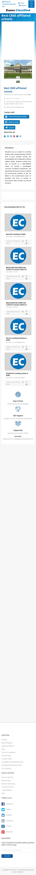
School (15, 272)
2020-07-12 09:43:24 (13, 241)
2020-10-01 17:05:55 (13, 382)
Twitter (8, 809)
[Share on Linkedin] (8, 136)
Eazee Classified (18, 872)
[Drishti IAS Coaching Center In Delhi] (18, 361)
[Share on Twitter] (11, 136)
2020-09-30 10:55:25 (13, 311)
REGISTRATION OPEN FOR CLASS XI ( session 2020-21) (16, 268)
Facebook (9, 804)
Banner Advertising (8, 784)
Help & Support (7, 743)
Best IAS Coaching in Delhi (15, 234)
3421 (29, 94)
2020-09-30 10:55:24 (13, 276)
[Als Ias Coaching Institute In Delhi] (18, 326)
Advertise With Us (8, 746)
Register (23, 5)
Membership (6, 780)
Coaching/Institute (19, 236)
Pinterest (9, 832)
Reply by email (13, 122)
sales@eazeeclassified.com (23, 439)
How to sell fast (7, 777)
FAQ (3, 793)
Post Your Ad (31, 4)
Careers (4, 739)
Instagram (9, 820)
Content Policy (7, 759)
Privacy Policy (6, 755)
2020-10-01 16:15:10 (13, 347)
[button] (6, 70)
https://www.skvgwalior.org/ (15, 107)
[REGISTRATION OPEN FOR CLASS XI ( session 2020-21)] (18, 256)
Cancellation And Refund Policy (12, 762)
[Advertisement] (18, 42)
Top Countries (7, 768)
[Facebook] (5, 136)
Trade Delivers (7, 790)
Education (9, 236)
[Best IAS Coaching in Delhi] (18, 222)
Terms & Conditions (8, 752)
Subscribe (7, 856)
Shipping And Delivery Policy (12, 765)
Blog (3, 749)
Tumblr (8, 826)
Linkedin (9, 815)
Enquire (11, 127)
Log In (22, 3)
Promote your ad (8, 787)
